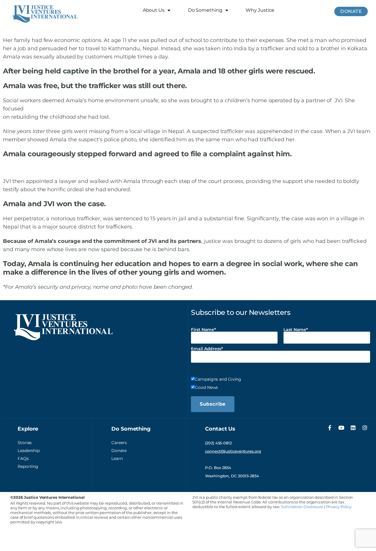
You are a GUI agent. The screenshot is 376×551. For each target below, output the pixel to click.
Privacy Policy (339, 506)
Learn (117, 458)
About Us (153, 10)
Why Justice (260, 10)
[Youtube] (341, 427)
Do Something (205, 10)
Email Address (206, 349)
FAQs (23, 458)
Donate (118, 450)
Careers (119, 442)
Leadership (29, 450)
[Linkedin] (353, 427)
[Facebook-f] (329, 427)
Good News (206, 387)
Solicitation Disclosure (302, 506)
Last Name (294, 329)
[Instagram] (365, 427)
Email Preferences (209, 370)
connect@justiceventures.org (233, 451)
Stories (25, 442)
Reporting (28, 466)
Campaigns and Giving (218, 379)
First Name (202, 329)
